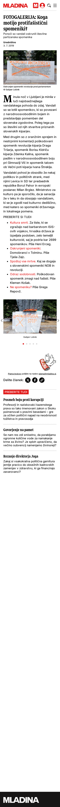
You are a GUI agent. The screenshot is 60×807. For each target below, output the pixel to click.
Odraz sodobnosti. (23, 274)
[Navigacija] (55, 5)
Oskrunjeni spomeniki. (25, 248)
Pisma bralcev (15, 373)
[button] (23, 344)
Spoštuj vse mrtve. (23, 261)
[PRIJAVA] (42, 5)
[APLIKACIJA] (35, 5)
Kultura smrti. (19, 222)
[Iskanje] (49, 5)
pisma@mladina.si (47, 373)
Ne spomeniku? (21, 287)
